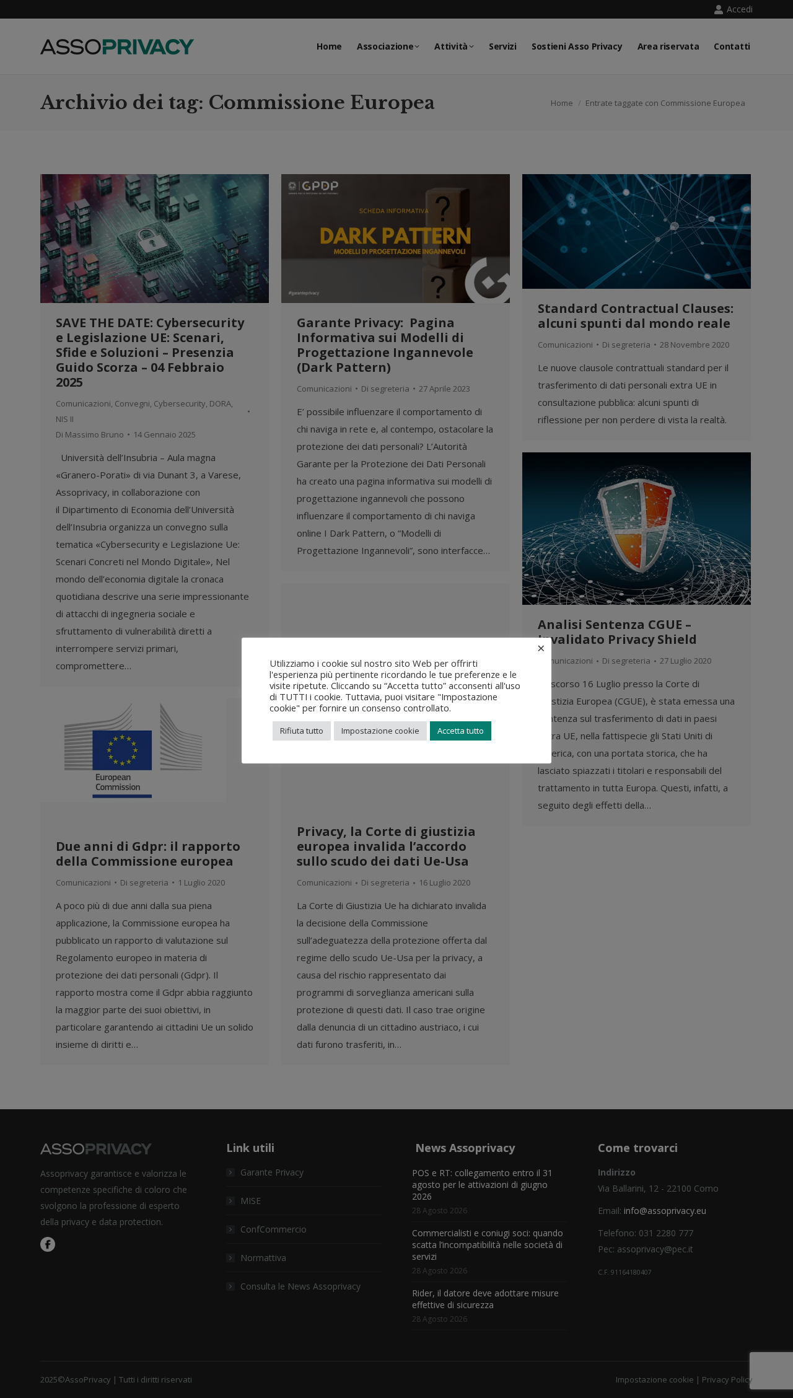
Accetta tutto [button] (460, 730)
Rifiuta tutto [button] (301, 730)
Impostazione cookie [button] (380, 730)
